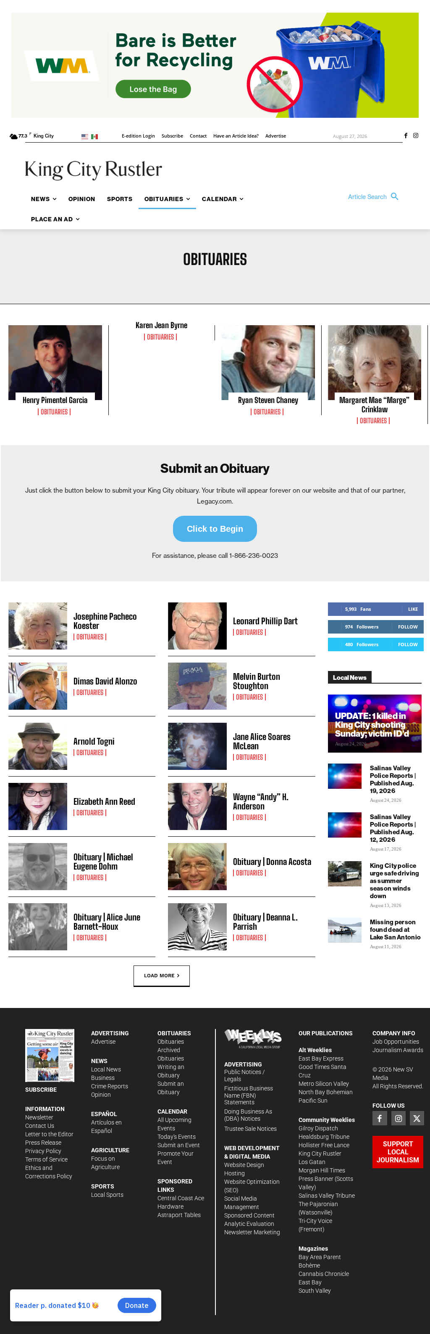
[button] (375, 197)
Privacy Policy (43, 1151)
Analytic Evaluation (249, 1223)
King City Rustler (320, 1153)
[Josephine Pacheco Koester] (37, 626)
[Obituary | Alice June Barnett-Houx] (37, 926)
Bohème (309, 1265)
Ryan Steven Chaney (268, 400)
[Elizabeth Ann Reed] (37, 806)
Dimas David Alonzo (105, 681)
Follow (408, 626)
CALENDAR (172, 1111)
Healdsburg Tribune (324, 1136)
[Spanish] (96, 136)
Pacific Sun (313, 1100)
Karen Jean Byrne (161, 325)
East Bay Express (321, 1058)
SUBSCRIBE (41, 1089)
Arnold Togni (94, 741)
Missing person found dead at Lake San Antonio (395, 929)
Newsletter (39, 1117)
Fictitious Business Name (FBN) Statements (248, 1095)
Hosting (234, 1173)
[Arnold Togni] (37, 746)
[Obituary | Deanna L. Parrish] (197, 926)
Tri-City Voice (315, 1220)
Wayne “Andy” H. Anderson (260, 801)
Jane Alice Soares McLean (262, 741)
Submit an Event (178, 1145)
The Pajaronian (318, 1204)
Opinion (101, 1094)
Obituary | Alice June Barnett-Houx (106, 921)
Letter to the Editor (49, 1134)
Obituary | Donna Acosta (272, 862)
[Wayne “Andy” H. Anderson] (197, 806)
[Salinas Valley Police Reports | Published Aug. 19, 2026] (345, 776)
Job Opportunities (395, 1041)
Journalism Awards (397, 1050)
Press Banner (316, 1178)
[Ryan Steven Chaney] (268, 362)
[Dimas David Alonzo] (37, 686)
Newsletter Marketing (252, 1232)
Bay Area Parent (320, 1257)
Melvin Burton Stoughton (256, 681)
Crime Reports (109, 1086)
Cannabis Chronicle (324, 1273)
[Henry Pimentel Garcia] (55, 362)
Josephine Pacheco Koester (105, 621)
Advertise (103, 1041)
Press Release (43, 1142)
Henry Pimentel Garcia (55, 400)
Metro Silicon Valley (324, 1083)
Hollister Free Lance (324, 1145)
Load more (159, 976)
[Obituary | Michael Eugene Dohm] (37, 866)
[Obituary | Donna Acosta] (197, 866)
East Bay (310, 1282)
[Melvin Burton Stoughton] (197, 686)
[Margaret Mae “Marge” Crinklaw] (375, 362)
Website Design (244, 1165)
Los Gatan (312, 1162)
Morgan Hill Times (322, 1170)
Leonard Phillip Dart (265, 621)
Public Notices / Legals (244, 1075)
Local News (106, 1069)
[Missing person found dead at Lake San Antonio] (345, 930)
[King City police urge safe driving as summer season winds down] (345, 873)
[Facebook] (406, 136)
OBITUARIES (174, 1033)
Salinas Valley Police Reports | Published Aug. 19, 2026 (393, 779)
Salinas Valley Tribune (327, 1195)
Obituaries (54, 411)
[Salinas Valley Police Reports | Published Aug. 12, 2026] (345, 825)
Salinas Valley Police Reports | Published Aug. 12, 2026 (393, 828)
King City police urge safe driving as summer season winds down (395, 881)
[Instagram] (416, 136)
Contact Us (39, 1125)
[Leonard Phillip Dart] (197, 626)
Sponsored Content (249, 1215)
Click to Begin (215, 528)
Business (103, 1077)
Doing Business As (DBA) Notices (248, 1115)
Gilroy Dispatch (318, 1128)
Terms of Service (46, 1159)
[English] (86, 136)
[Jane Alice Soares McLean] (197, 746)
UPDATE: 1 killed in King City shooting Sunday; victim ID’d (372, 725)
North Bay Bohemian (326, 1092)
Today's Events (176, 1136)
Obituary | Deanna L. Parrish (265, 921)
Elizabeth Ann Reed (104, 801)
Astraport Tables (179, 1215)
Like (413, 609)
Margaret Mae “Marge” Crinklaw (374, 404)
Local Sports (107, 1194)
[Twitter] (417, 1118)
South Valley (315, 1290)
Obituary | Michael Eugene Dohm (103, 861)
